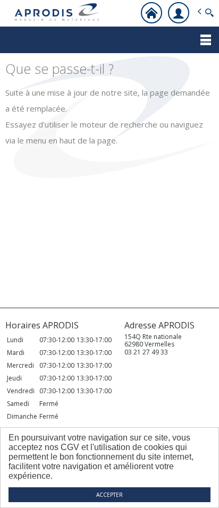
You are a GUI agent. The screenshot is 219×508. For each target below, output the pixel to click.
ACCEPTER (109, 494)
